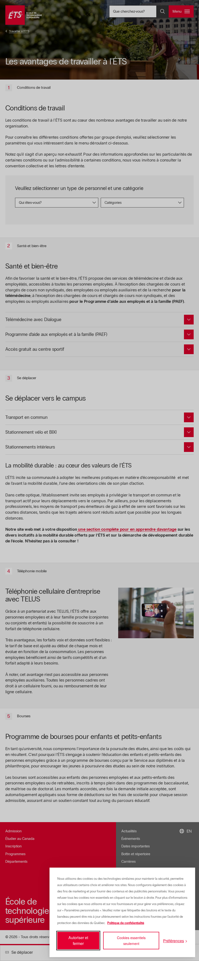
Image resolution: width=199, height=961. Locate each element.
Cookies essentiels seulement (131, 940)
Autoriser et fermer (78, 940)
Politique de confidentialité (125, 923)
